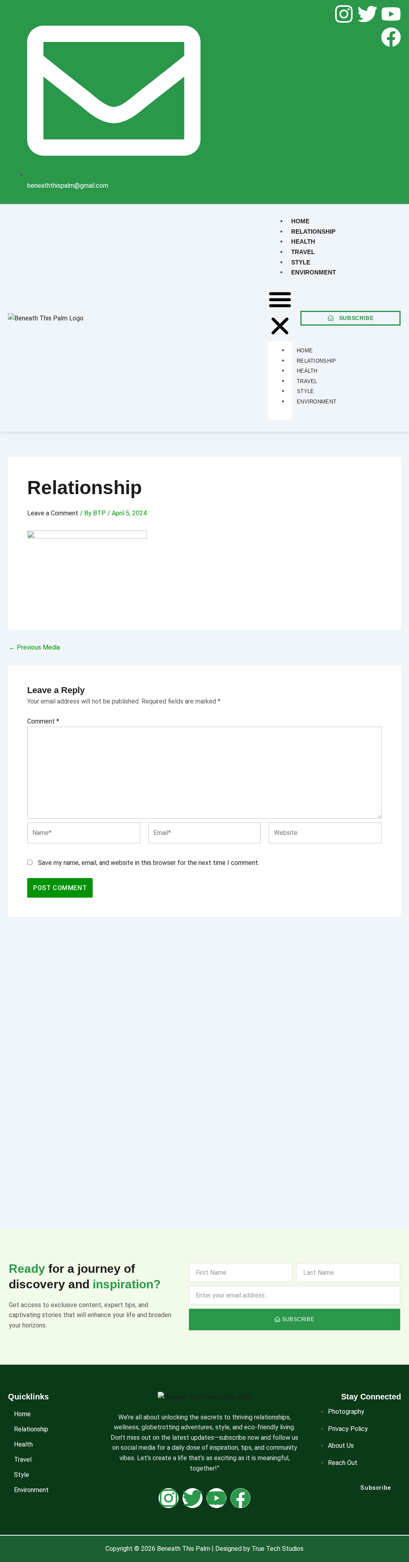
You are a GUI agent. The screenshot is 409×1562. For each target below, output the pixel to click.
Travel (23, 1459)
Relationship (31, 1429)
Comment (43, 721)
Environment (31, 1490)
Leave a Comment (52, 513)
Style (21, 1475)
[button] (280, 314)
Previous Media (34, 647)
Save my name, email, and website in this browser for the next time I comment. (148, 862)
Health (23, 1444)
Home (22, 1414)
